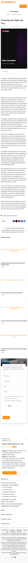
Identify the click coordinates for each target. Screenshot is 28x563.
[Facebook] (14, 221)
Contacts (3, 534)
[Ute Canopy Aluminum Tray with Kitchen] (14, 280)
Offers (22, 533)
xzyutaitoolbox (16, 26)
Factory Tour (6, 519)
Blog (25, 533)
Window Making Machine (20, 537)
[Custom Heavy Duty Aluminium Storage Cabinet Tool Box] (14, 336)
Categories (12, 533)
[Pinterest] (19, 221)
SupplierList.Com (12, 552)
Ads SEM (19, 531)
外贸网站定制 (19, 530)
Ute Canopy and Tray (8, 483)
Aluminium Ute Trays (8, 499)
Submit (6, 417)
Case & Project (6, 514)
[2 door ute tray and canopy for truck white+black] (14, 308)
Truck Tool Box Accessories (11, 504)
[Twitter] (16, 221)
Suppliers (18, 533)
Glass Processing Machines (7, 537)
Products (4, 479)
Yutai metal (14, 14)
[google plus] (24, 221)
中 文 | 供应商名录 (5, 530)
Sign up (23, 6)
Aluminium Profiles (16, 540)
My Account (8, 534)
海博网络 (12, 530)
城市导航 (19, 534)
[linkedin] (22, 221)
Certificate (5, 523)
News (19, 14)
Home (8, 14)
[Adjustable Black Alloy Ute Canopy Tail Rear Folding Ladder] (14, 250)
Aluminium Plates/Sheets (10, 506)
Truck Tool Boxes (7, 501)
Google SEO (13, 531)
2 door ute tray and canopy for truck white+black (14, 320)
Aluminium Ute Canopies (10, 485)
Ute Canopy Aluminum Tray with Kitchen (12, 292)
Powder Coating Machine (7, 539)
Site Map (14, 534)
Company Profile (10, 473)
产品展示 (23, 534)
